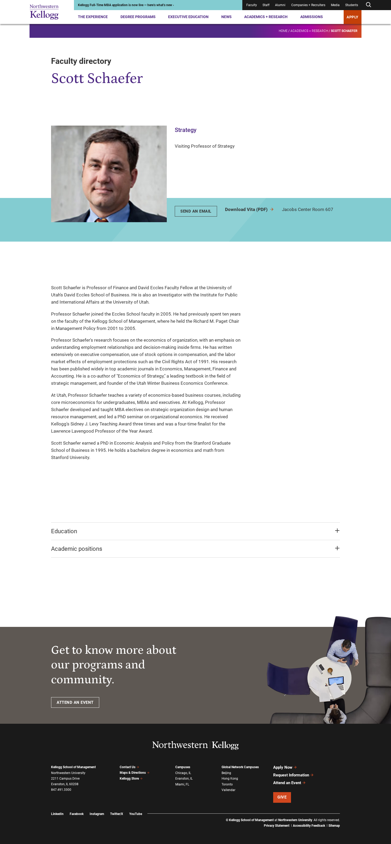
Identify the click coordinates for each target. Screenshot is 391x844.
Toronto (227, 784)
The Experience (93, 17)
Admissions (311, 17)
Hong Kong (230, 778)
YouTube (135, 814)
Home (283, 31)
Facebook (77, 814)
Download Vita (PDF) (247, 209)
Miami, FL (182, 784)
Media (335, 5)
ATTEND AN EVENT (75, 702)
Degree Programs (138, 17)
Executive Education (188, 17)
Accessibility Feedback (309, 826)
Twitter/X (116, 814)
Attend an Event (287, 782)
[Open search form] (368, 5)
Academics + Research (266, 17)
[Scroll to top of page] (346, 816)
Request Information (291, 775)
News (226, 17)
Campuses (182, 767)
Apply (353, 17)
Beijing (226, 773)
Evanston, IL (184, 778)
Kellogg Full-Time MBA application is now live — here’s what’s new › (126, 5)
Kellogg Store (129, 778)
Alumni (280, 5)
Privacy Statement (276, 826)
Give (281, 797)
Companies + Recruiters (308, 5)
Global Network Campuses (240, 767)
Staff (266, 5)
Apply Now (282, 767)
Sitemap (334, 826)
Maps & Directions (133, 773)
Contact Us (127, 767)
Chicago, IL (183, 773)
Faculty (251, 5)
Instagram (97, 814)
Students (351, 5)
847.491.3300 (61, 790)
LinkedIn (57, 814)
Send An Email (195, 211)
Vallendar (228, 790)
